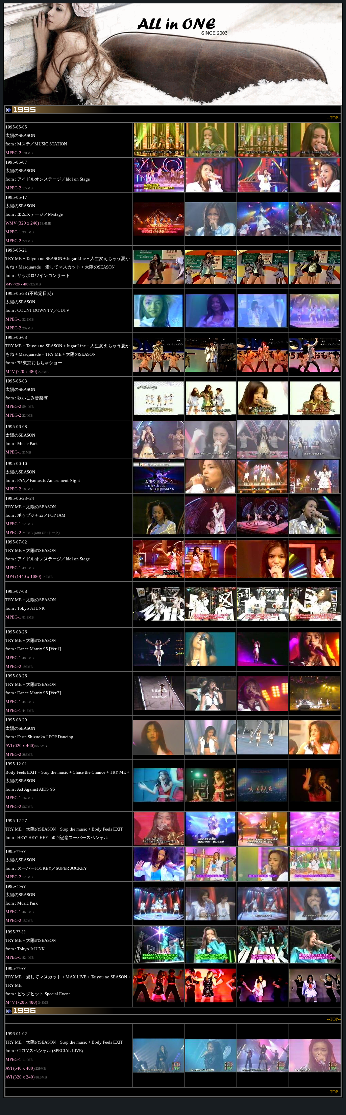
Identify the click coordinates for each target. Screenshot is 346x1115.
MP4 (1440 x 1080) (23, 576)
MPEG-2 (13, 240)
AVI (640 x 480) (19, 1068)
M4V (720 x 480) (17, 284)
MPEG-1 (13, 231)
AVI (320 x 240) (19, 1076)
